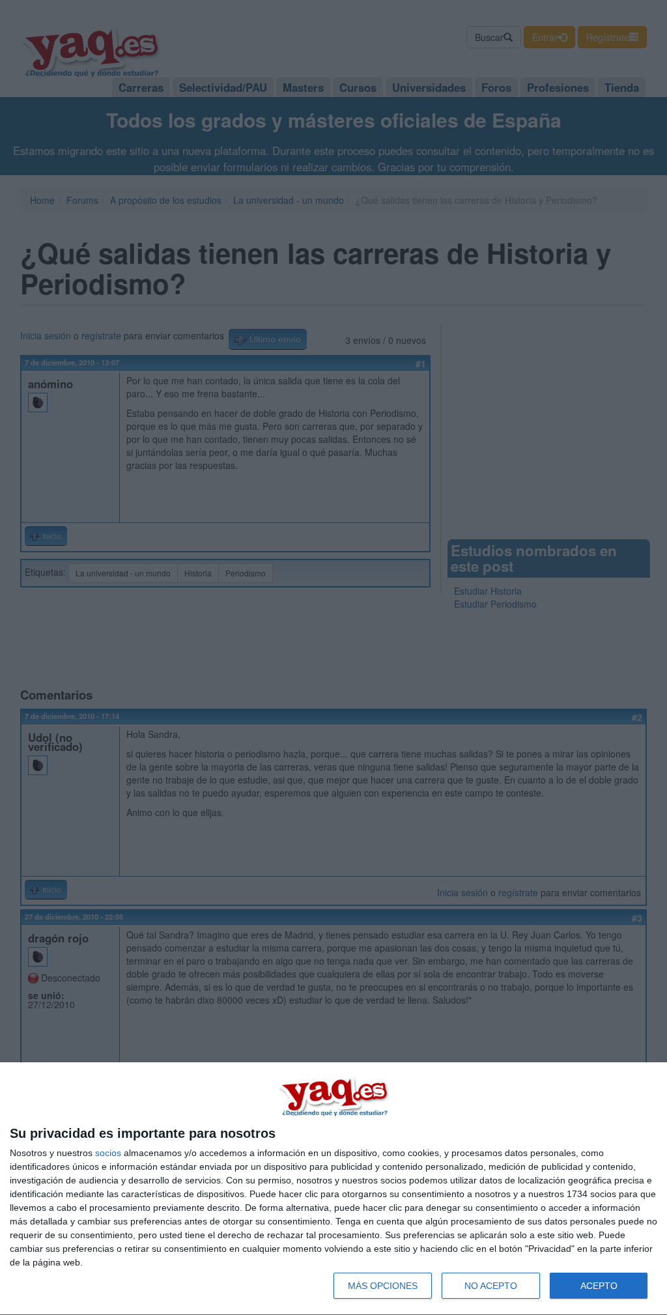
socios (108, 1152)
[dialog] (333, 1189)
